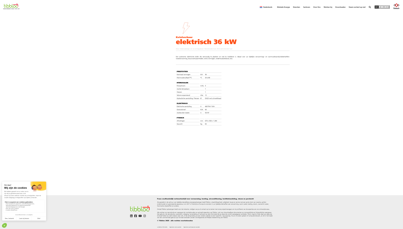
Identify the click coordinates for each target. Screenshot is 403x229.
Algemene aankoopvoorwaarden (191, 227)
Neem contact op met (357, 7)
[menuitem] (266, 7)
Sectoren (306, 7)
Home (177, 49)
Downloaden (340, 7)
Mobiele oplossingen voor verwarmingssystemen (192, 49)
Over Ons (317, 7)
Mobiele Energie (283, 7)
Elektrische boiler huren (210, 49)
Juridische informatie (162, 227)
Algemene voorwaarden (175, 227)
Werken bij (328, 7)
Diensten (296, 7)
